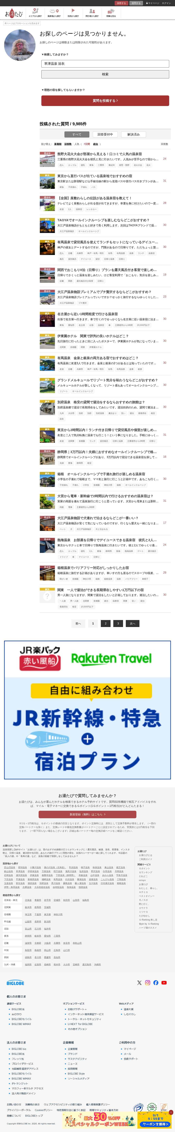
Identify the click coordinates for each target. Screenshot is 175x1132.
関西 (70, 281)
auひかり (17, 1014)
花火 (148, 165)
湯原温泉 (32, 883)
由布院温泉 (58, 887)
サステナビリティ (77, 1058)
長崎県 (47, 964)
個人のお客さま (16, 996)
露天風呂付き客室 (85, 281)
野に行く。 (144, 904)
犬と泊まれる (102, 529)
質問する (136, 3)
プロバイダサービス (22, 1063)
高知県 (57, 957)
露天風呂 (152, 551)
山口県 (66, 950)
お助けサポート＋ (77, 1009)
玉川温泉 (93, 883)
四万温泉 (57, 871)
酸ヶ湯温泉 (80, 883)
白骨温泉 (107, 871)
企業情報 (68, 1042)
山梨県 (28, 921)
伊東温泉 (34, 875)
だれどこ (143, 876)
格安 (153, 413)
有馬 (110, 253)
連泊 (106, 601)
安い (123, 413)
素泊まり (113, 413)
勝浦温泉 (81, 879)
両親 (62, 507)
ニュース (72, 1063)
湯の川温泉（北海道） (55, 867)
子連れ (84, 187)
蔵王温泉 (120, 867)
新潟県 (47, 921)
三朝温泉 (121, 879)
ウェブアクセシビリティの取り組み (63, 1104)
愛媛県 (47, 957)
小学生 (86, 485)
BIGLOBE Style (76, 1073)
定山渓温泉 (9, 867)
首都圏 (73, 347)
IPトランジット (20, 1083)
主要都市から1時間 (124, 325)
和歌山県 (77, 943)
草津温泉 (20, 871)
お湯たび (143, 884)
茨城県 (47, 907)
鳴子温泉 (85, 867)
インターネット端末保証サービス (86, 1014)
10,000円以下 (87, 607)
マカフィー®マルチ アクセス (27, 1088)
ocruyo (142, 880)
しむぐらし (130, 1014)
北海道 (28, 900)
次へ (132, 623)
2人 (69, 209)
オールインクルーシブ (88, 231)
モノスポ (143, 900)
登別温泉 (22, 867)
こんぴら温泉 (107, 879)
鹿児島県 (86, 964)
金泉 (131, 369)
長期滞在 (142, 413)
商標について (14, 1115)
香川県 (38, 957)
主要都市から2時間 (136, 441)
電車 (70, 507)
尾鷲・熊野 (124, 165)
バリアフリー (131, 579)
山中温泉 (94, 875)
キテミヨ (143, 892)
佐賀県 (38, 964)
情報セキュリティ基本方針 (104, 1110)
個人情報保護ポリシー (98, 1104)
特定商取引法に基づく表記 (71, 1110)
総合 (95, 144)
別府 (81, 413)
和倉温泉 (83, 875)
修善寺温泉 (47, 875)
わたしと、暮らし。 (149, 888)
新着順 (58, 144)
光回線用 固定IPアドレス (25, 1068)
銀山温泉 (8, 871)
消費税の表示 (32, 1104)
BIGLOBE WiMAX (21, 1024)
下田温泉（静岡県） (66, 875)
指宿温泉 (83, 887)
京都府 (38, 943)
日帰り (122, 259)
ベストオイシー (146, 896)
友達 (62, 209)
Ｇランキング (145, 872)
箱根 (119, 485)
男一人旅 (74, 601)
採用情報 (72, 1068)
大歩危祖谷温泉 (42, 887)
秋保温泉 (97, 867)
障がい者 (64, 579)
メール (127, 1053)
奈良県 (66, 943)
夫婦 (62, 463)
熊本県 (57, 964)
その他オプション (77, 1029)
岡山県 (47, 950)
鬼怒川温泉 (70, 871)
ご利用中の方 (127, 1042)
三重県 (101, 165)
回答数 (68, 144)
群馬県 (38, 907)
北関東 (63, 347)
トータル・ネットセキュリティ (84, 1019)
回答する (121, 3)
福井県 (47, 928)
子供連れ (72, 187)
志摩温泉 (27, 887)
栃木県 (28, 907)
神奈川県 (108, 485)
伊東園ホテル (95, 347)
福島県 (85, 900)
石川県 (38, 928)
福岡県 (28, 964)
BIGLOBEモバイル (22, 1019)
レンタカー (91, 209)
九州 (62, 413)
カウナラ (143, 908)
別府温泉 (100, 413)
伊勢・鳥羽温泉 (12, 887)
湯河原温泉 (21, 875)
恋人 (62, 165)
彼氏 (83, 165)
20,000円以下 (143, 325)
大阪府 (47, 943)
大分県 (71, 413)
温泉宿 (79, 209)
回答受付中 (105, 134)
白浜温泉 (69, 879)
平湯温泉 (20, 879)
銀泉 (140, 369)
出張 (91, 325)
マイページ (153, 3)
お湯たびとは (145, 855)
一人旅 (63, 601)
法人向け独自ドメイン (24, 1093)
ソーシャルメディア (78, 1078)
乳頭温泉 (73, 867)
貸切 (98, 259)
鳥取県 (28, 950)
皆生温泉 (20, 883)
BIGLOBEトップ (34, 1115)
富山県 (28, 928)
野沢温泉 (95, 871)
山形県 (76, 900)
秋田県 (66, 900)
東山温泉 (108, 867)
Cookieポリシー (44, 1110)
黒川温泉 (55, 883)
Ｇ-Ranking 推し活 (148, 919)
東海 (91, 165)
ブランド (72, 1053)
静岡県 (80, 463)
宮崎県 (76, 964)
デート (140, 551)
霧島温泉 (67, 883)
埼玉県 (28, 914)
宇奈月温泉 (121, 875)
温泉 (131, 253)
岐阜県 (38, 936)
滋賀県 (28, 943)
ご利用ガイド (145, 859)
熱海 (118, 551)
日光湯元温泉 (107, 883)
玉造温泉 (8, 883)
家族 (62, 187)
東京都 (47, 914)
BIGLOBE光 (18, 1009)
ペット (63, 529)
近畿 (70, 253)
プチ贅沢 (82, 303)
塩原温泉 (83, 871)
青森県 (38, 900)
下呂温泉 (8, 879)
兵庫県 (80, 253)
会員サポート (131, 1058)
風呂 (62, 259)
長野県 (38, 921)
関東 (83, 347)
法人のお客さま (16, 1042)
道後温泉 (93, 879)
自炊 (62, 419)
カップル (72, 165)
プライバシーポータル (19, 1110)
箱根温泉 (108, 579)
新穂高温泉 (33, 879)
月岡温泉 (119, 871)
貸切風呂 (72, 259)
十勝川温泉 (35, 867)
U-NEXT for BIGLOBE (80, 1024)
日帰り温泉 (109, 259)
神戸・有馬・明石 (95, 253)
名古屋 (82, 325)
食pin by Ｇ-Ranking (149, 924)
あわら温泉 (107, 875)
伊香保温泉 (33, 871)
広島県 (57, 950)
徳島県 (28, 957)
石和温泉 (8, 875)
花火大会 (138, 165)
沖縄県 (97, 964)
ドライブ (64, 557)
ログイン (166, 3)
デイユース (86, 259)
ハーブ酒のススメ (148, 927)
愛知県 (71, 325)
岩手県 (47, 900)
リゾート (64, 391)
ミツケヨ (143, 912)
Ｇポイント (144, 868)
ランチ (141, 253)
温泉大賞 (128, 1009)
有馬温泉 (121, 253)
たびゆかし (144, 916)
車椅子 (145, 579)
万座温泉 (46, 871)
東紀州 (112, 165)
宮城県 (57, 900)
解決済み (133, 134)
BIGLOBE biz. (19, 1049)
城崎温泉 (46, 879)
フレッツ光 (18, 1058)
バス (93, 187)
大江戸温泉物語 (67, 231)
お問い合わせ (14, 1104)
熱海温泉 (129, 551)
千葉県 (38, 914)
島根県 (38, 950)
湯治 (132, 413)
